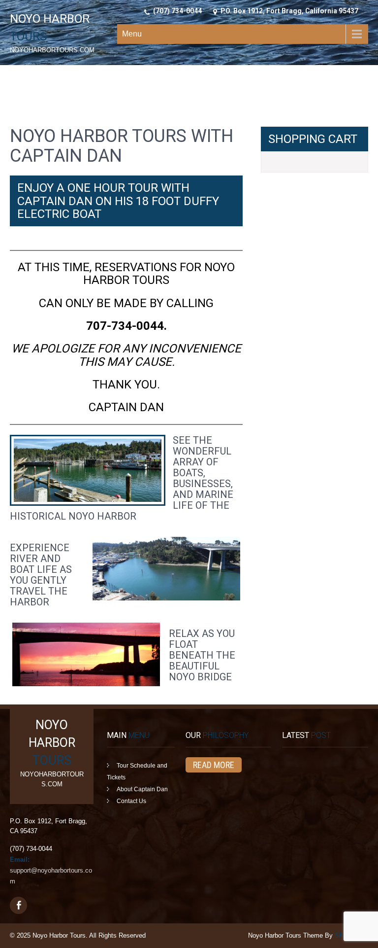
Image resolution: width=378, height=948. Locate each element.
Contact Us (131, 801)
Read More (213, 765)
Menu (132, 34)
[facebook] (18, 905)
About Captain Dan (142, 789)
